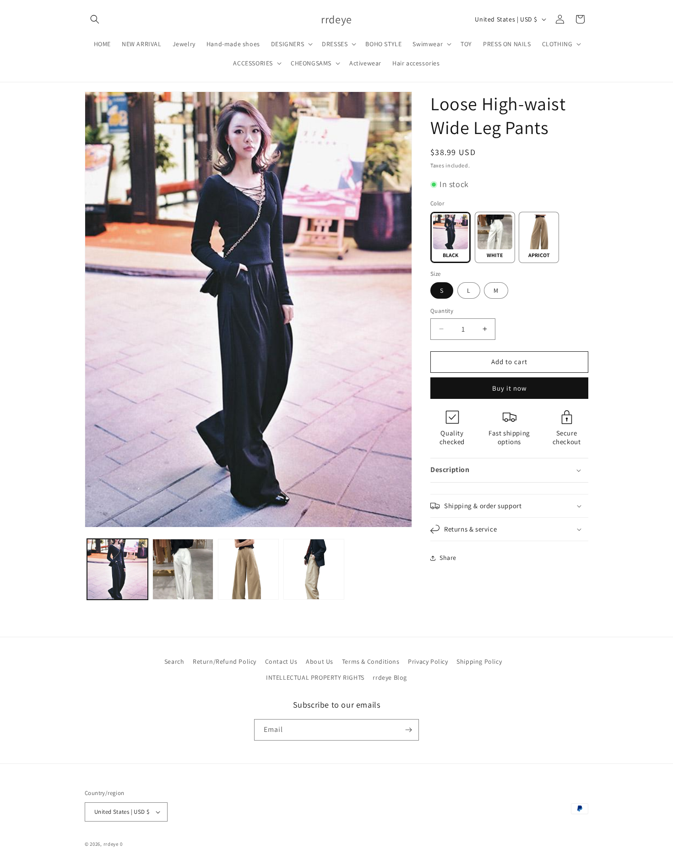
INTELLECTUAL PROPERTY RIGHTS (315, 677)
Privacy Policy (428, 661)
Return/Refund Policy (224, 661)
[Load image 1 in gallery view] (117, 569)
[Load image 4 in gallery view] (182, 569)
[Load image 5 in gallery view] (248, 569)
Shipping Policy (479, 661)
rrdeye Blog (390, 677)
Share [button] (448, 557)
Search (174, 661)
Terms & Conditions (371, 661)
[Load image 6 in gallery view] (313, 569)
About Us (319, 661)
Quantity (441, 311)
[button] (95, 19)
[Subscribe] (408, 730)
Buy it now (509, 388)
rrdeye (111, 844)
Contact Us (281, 661)
